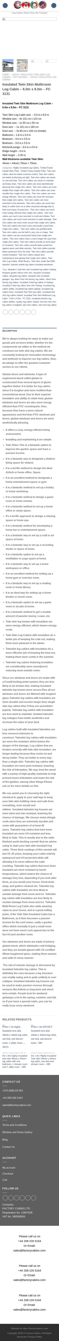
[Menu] (5, 5)
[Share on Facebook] (11, 312)
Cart (4, 1179)
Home (5, 74)
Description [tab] (9, 331)
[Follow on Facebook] (5, 1198)
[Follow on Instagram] (11, 1198)
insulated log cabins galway (28, 289)
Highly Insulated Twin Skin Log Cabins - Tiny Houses (26, 75)
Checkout (7, 1173)
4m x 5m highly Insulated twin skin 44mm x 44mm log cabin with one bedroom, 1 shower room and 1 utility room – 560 (15, 1061)
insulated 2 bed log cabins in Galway (36, 282)
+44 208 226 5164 (29, 1241)
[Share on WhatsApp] (5, 312)
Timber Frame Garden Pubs (33, 171)
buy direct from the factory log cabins (28, 279)
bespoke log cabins (18, 276)
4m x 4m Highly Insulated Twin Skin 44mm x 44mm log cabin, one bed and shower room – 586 (43, 1060)
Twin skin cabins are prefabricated (36, 229)
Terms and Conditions (14, 1125)
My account (8, 1167)
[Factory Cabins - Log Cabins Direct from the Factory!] (29, 5)
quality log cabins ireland (27, 302)
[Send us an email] (16, 1198)
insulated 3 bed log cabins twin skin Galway (22, 285)
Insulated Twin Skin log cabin (28, 292)
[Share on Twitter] (16, 312)
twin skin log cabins (48, 305)
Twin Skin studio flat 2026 (43, 261)
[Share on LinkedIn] (33, 312)
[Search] (53, 5)
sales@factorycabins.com (16, 1105)
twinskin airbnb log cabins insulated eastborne (32, 264)
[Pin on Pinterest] (28, 312)
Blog (5, 1139)
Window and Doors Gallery (17, 1132)
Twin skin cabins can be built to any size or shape (25, 232)
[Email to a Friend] (22, 312)
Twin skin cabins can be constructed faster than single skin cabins (27, 235)
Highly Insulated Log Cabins (26, 168)
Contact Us (8, 1147)
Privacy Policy (35, 1336)
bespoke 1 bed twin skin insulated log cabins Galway (32, 269)
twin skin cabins (30, 305)
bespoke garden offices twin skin (17, 273)
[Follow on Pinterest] (28, 1198)
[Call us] (22, 1198)
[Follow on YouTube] (33, 1198)
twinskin (6, 264)
